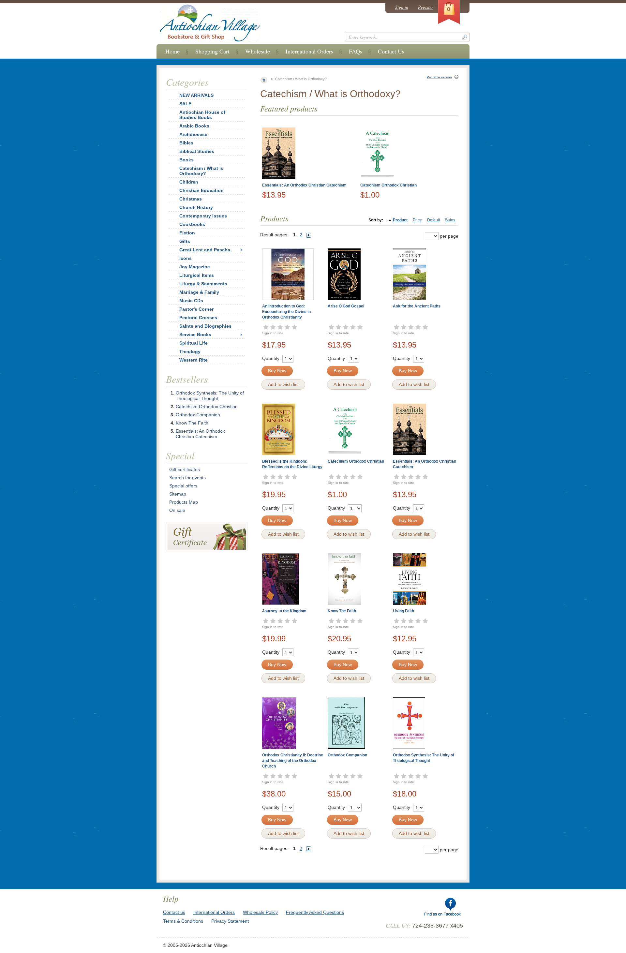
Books (186, 159)
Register (425, 7)
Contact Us (391, 51)
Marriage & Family (199, 292)
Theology (190, 351)
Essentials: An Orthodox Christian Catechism (304, 185)
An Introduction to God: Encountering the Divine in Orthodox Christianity (286, 312)
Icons (185, 258)
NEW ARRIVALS (196, 95)
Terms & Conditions (183, 921)
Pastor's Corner (196, 309)
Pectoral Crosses (198, 317)
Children (188, 182)
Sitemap (177, 494)
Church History (196, 207)
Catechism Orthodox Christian (388, 185)
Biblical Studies (196, 151)
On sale (177, 510)
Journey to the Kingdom (284, 611)
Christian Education (201, 190)
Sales (450, 220)
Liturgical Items (196, 275)
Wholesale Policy (260, 912)
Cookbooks (192, 224)
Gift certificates (184, 469)
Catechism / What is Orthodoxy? (201, 171)
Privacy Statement (230, 921)
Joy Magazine (194, 266)
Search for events (187, 477)
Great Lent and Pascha (204, 249)
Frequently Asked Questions (315, 912)
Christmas (190, 198)
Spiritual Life (193, 343)
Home (172, 51)
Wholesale (257, 51)
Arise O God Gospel (346, 306)
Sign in (401, 7)
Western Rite (193, 360)
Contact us (174, 912)
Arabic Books (194, 125)
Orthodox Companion (347, 755)
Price (417, 220)
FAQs (355, 51)
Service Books (195, 334)
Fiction (187, 232)
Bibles (186, 142)
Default (433, 220)
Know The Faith (342, 611)
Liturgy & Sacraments (203, 283)
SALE (185, 103)
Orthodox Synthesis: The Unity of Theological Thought (210, 395)
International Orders (309, 51)
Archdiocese (193, 134)
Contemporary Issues (203, 215)
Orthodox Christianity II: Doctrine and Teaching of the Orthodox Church (292, 760)
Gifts (184, 241)
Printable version (439, 77)
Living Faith (403, 611)
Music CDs (191, 300)
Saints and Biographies (205, 326)
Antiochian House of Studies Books (202, 115)
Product (400, 220)
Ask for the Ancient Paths (416, 306)
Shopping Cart (212, 51)
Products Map (183, 502)
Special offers (183, 485)
